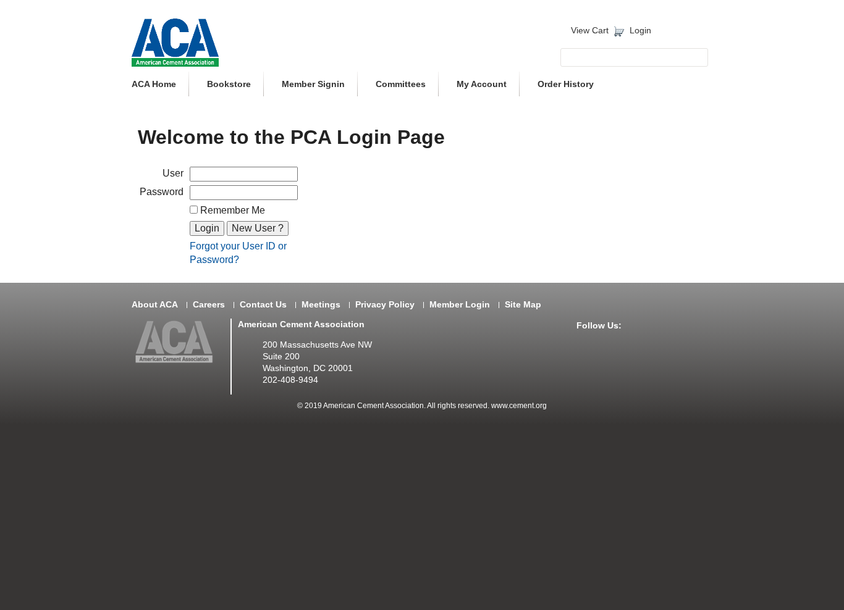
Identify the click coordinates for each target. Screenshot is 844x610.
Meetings (321, 304)
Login (640, 30)
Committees (401, 84)
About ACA (155, 304)
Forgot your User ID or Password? (238, 253)
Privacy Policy (385, 304)
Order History (566, 84)
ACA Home (154, 84)
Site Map (523, 304)
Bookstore (229, 84)
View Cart (590, 30)
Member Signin (313, 84)
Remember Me (231, 210)
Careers (209, 304)
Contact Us (263, 304)
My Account (482, 84)
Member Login (459, 304)
